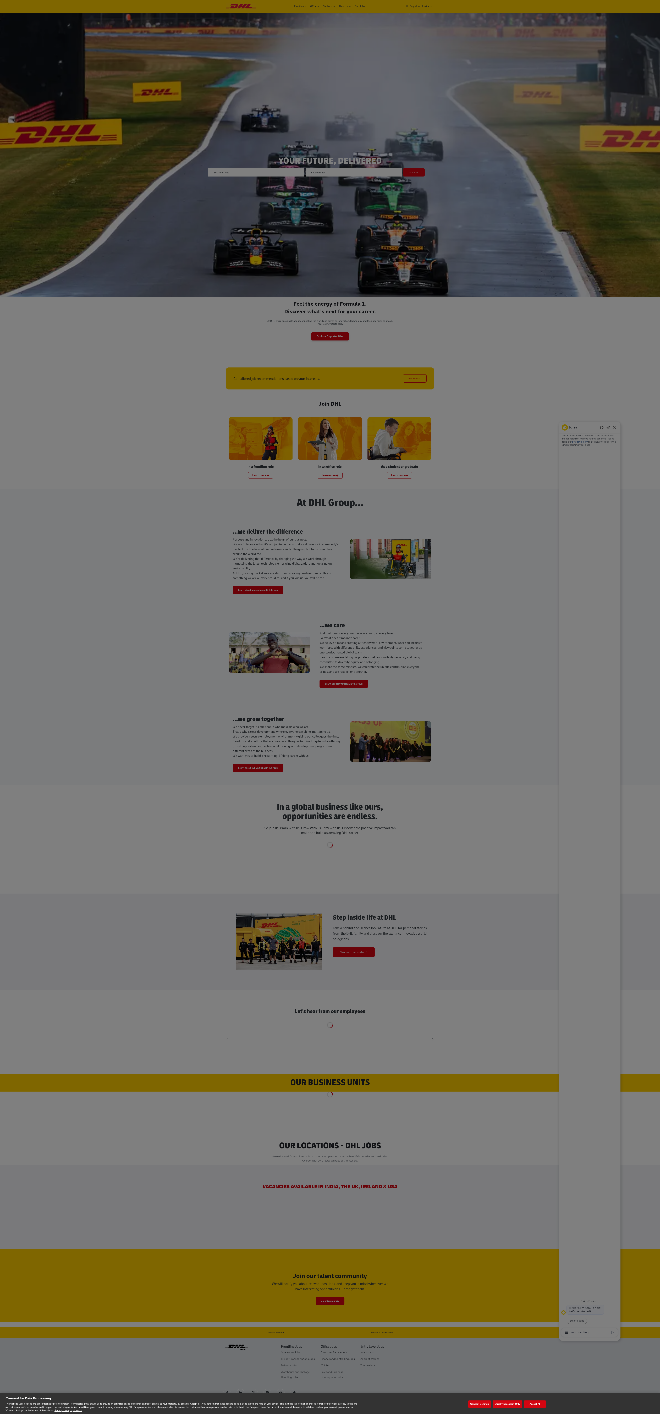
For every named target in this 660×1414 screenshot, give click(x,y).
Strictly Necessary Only (507, 1404)
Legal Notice (76, 1410)
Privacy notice (61, 1410)
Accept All (535, 1404)
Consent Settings (479, 1404)
